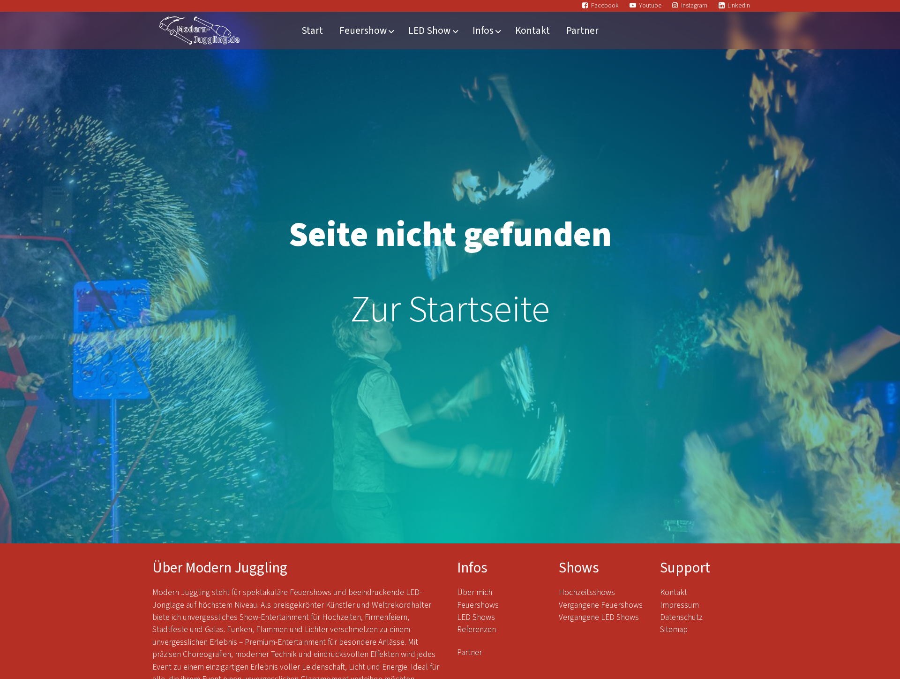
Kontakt (532, 30)
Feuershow (363, 30)
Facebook (605, 5)
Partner (582, 30)
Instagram (694, 5)
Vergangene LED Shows (599, 617)
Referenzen (476, 629)
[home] (199, 30)
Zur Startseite (450, 309)
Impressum (679, 605)
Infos (483, 30)
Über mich (474, 592)
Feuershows (478, 605)
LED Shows (476, 617)
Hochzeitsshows (587, 592)
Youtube (650, 5)
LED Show (429, 30)
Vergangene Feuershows (601, 605)
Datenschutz (682, 617)
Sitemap (674, 629)
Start (312, 30)
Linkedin (739, 5)
